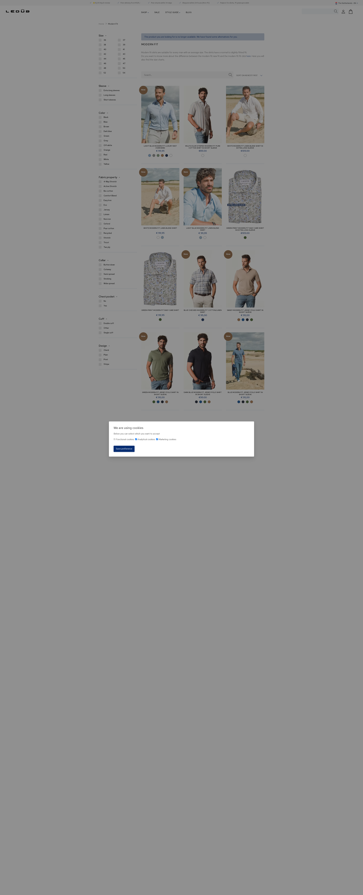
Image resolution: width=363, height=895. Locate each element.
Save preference (124, 448)
